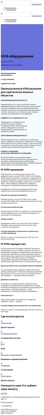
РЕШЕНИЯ (5, 65)
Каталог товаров (10, 8)
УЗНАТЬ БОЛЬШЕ (15, 65)
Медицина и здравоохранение (11, 355)
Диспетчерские (6, 323)
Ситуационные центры (9, 333)
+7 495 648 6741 (10, 10)
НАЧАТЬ (4, 393)
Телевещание (5, 365)
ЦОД (2, 344)
